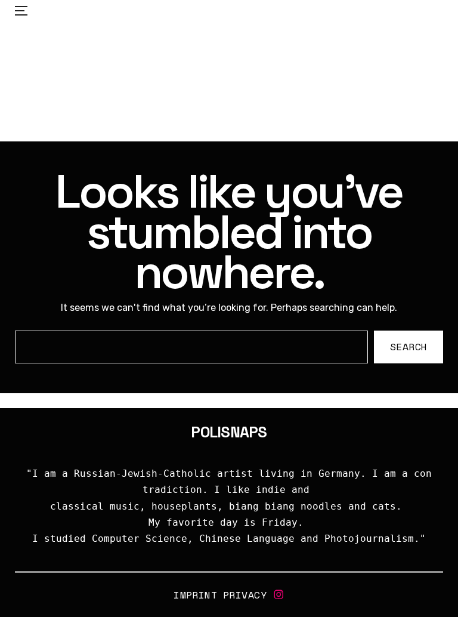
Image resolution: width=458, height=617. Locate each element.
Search (409, 347)
